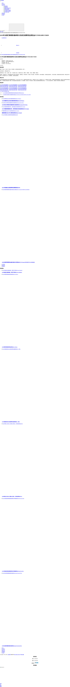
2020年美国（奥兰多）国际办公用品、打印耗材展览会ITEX (12, 496)
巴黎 (2, 91)
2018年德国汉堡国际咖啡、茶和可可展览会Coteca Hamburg (12, 272)
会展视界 (9, 654)
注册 (2, 31)
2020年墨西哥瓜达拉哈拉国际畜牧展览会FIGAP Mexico (13, 100)
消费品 (8, 9)
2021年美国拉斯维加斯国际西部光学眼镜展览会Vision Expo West (13, 571)
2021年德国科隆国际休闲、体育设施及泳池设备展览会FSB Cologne (15, 108)
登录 (1, 31)
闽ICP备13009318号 (17, 654)
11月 (1, 91)
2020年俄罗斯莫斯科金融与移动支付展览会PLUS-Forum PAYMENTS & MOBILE (18, 262)
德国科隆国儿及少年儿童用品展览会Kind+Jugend (12, 112)
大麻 (7, 7)
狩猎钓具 (9, 8)
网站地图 (22, 654)
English (3, 652)
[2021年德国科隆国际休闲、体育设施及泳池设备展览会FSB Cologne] (13, 106)
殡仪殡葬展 (5, 91)
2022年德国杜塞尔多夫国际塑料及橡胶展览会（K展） (11, 421)
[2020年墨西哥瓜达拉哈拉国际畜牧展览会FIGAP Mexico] (11, 98)
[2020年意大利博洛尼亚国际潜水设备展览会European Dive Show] (13, 102)
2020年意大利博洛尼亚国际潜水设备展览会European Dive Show (15, 104)
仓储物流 (9, 11)
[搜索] (7, 23)
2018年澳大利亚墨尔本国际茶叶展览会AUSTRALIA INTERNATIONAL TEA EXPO (17, 94)
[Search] (16, 27)
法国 (8, 91)
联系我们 (3, 14)
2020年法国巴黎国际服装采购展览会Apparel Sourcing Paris (12, 645)
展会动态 (3, 13)
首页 (4, 37)
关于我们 (3, 264)
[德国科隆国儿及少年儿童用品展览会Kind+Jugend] (10, 110)
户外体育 (9, 10)
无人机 (8, 12)
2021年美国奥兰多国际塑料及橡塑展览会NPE (11, 187)
